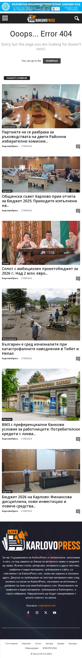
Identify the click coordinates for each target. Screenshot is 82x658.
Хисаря (49, 643)
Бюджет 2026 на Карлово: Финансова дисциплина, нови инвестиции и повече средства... (37, 501)
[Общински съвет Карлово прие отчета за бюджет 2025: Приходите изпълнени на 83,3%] (41, 174)
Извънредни (9, 339)
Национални (9, 126)
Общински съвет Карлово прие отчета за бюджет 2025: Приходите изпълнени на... (39, 201)
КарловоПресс (10, 146)
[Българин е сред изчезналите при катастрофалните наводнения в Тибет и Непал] (41, 314)
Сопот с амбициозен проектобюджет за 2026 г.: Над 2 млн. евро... (40, 271)
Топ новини (11, 643)
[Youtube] (54, 613)
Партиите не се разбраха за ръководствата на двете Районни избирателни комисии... (34, 137)
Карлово (7, 191)
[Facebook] (28, 613)
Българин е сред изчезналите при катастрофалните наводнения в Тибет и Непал (40, 349)
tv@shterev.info (47, 605)
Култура (73, 643)
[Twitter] (45, 613)
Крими (60, 643)
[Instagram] (37, 613)
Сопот (6, 263)
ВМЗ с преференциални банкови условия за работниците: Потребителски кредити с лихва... (41, 429)
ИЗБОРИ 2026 (50, 648)
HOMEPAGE (52, 61)
